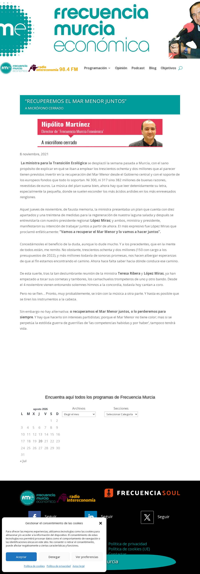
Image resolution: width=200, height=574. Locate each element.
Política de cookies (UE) (129, 549)
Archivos (78, 408)
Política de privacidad (59, 566)
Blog (152, 68)
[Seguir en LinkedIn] (91, 517)
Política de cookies (34, 566)
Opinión (121, 68)
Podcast (138, 68)
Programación (95, 68)
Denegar (54, 557)
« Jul (23, 461)
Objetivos (168, 68)
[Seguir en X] (147, 517)
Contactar (117, 554)
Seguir (51, 516)
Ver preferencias (87, 557)
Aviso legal (79, 566)
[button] (101, 523)
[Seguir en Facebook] (34, 517)
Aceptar (21, 557)
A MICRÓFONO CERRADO (44, 108)
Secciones (121, 408)
